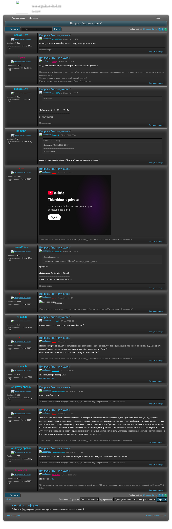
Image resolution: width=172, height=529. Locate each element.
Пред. (9, 499)
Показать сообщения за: (69, 499)
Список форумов (13, 515)
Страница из (150, 29)
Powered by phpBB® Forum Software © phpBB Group (162, 525)
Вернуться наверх (156, 52)
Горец (21, 57)
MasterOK (21, 470)
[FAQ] (148, 18)
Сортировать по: (106, 499)
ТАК (52, 478)
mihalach (21, 316)
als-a (21, 168)
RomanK (21, 130)
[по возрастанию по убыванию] (151, 499)
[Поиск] (143, 18)
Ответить (14, 29)
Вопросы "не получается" (86, 23)
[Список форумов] (7, 18)
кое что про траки (47, 378)
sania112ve (21, 35)
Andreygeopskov (21, 387)
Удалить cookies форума (156, 515)
